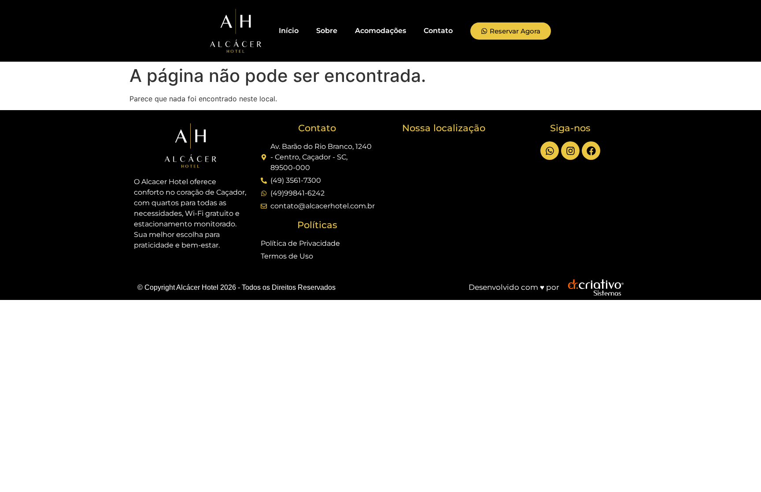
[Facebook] (591, 150)
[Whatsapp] (549, 150)
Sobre (326, 30)
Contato (438, 30)
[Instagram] (570, 150)
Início (289, 30)
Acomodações (380, 30)
